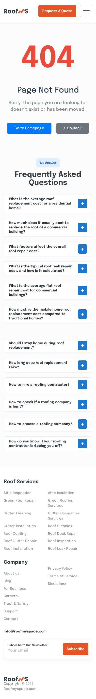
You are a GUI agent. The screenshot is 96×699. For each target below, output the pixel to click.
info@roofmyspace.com (25, 631)
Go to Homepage (29, 128)
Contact (11, 619)
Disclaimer (57, 584)
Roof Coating (15, 533)
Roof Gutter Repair (20, 541)
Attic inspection (18, 493)
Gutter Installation (20, 526)
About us (11, 573)
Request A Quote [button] (57, 11)
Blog (7, 581)
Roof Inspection (62, 541)
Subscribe (75, 649)
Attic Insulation (61, 493)
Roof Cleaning (60, 526)
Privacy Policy (60, 568)
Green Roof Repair (20, 500)
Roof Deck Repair (63, 533)
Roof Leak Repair (63, 548)
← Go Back (72, 128)
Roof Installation (18, 548)
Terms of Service (63, 576)
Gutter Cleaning (18, 513)
